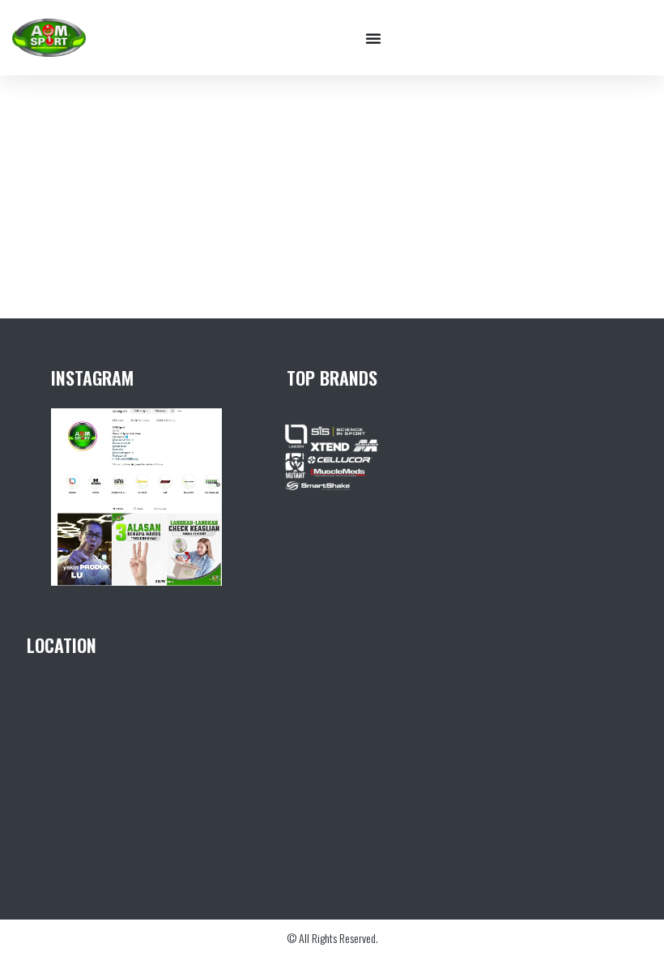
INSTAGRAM (92, 378)
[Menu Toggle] (373, 38)
